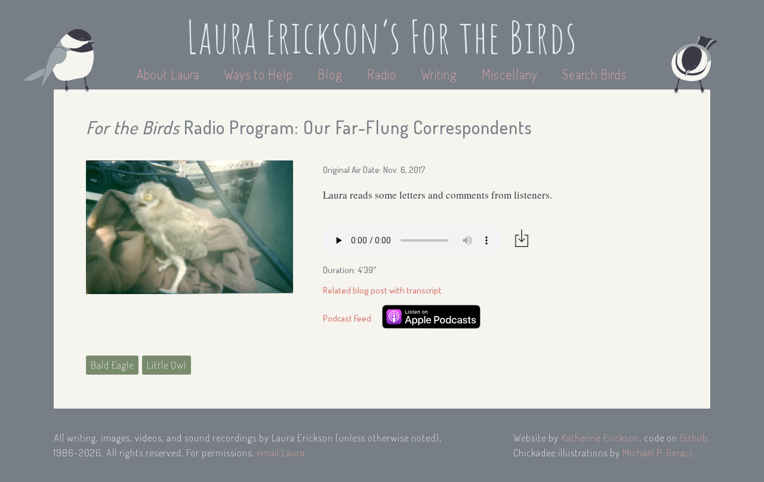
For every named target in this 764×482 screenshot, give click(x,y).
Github (694, 437)
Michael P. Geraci (657, 452)
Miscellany (510, 74)
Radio (383, 74)
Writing (439, 74)
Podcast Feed (347, 318)
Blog (330, 74)
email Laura (281, 452)
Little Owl (166, 365)
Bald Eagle (112, 365)
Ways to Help (260, 74)
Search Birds (594, 74)
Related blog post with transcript (382, 290)
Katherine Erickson (600, 437)
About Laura (169, 74)
